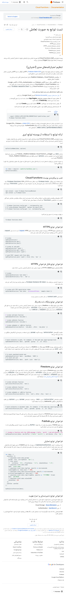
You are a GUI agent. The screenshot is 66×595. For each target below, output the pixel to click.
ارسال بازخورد (9, 29)
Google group (17, 550)
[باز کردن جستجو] (27, 2)
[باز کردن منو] (62, 2)
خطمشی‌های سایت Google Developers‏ (27, 530)
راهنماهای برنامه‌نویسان (59, 544)
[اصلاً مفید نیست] (4, 24)
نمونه (63, 551)
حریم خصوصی (56, 587)
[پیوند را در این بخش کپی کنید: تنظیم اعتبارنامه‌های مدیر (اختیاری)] (25, 67)
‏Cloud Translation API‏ (45, 17)
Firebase (60, 24)
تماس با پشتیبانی (17, 544)
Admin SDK (26, 123)
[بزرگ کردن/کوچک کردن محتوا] (54, 35)
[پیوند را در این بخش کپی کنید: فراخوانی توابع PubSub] (40, 421)
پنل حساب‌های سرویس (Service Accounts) (47, 95)
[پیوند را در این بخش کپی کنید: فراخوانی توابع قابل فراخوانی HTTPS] (29, 264)
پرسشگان (19, 558)
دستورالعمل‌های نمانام (16, 555)
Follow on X (40, 550)
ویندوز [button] (49, 111)
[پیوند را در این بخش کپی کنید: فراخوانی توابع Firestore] (39, 367)
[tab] (55, 111)
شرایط (62, 587)
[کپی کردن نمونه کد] (57, 114)
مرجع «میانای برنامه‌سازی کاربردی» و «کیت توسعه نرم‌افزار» (55, 547)
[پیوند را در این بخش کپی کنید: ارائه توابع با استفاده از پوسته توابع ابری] (21, 135)
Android (61, 569)
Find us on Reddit (38, 547)
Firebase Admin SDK (34, 72)
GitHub (62, 556)
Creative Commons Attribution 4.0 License (23, 528)
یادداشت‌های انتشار (17, 552)
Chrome (61, 571)
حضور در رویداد (39, 555)
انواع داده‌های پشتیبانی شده (51, 376)
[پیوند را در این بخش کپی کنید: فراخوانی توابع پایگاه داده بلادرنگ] (33, 302)
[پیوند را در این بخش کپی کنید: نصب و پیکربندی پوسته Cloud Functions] (24, 178)
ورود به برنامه (5, 2)
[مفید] (7, 24)
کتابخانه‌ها (62, 554)
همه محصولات (61, 580)
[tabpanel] (33, 117)
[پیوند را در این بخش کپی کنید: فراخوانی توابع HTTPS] (41, 227)
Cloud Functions (42, 7)
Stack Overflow (17, 547)
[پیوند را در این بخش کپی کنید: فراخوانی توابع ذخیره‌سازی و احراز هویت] (27, 496)
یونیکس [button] (55, 111)
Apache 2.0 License (54, 530)
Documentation (57, 7)
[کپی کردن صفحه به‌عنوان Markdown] (21, 29)
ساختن (33, 24)
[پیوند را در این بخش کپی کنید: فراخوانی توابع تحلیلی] (42, 441)
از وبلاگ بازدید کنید (38, 544)
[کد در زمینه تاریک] (55, 114)
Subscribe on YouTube (37, 552)
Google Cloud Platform (57, 577)
